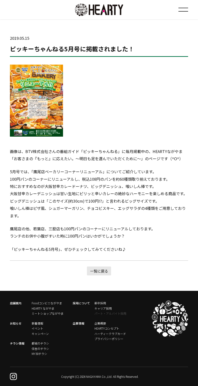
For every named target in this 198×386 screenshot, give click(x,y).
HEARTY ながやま (43, 308)
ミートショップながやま (48, 313)
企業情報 (78, 323)
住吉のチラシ (40, 348)
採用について (81, 303)
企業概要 (100, 323)
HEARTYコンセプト (106, 328)
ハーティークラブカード (110, 334)
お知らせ (15, 323)
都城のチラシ (40, 343)
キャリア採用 (103, 308)
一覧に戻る (99, 270)
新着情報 (37, 323)
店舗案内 (15, 303)
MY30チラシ (39, 354)
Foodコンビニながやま (47, 303)
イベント (37, 328)
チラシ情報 (17, 343)
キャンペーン (40, 334)
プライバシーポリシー (108, 339)
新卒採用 (100, 303)
